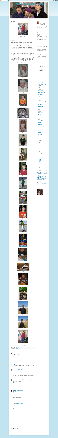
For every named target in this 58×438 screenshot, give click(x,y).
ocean (42, 177)
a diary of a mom (40, 112)
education (46, 172)
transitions (38, 183)
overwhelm (46, 179)
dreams (42, 172)
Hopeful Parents (40, 143)
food (41, 173)
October (40, 159)
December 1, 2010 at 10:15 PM (20, 390)
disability (38, 172)
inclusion (43, 176)
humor (45, 175)
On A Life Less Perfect (41, 82)
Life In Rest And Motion (41, 110)
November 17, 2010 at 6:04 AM (19, 369)
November (40, 153)
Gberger (14, 364)
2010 (38, 151)
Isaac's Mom (14, 379)
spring (41, 182)
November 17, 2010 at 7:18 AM (20, 374)
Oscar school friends (41, 178)
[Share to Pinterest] (14, 347)
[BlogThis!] (12, 347)
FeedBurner (43, 70)
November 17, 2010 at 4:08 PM (20, 379)
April (39, 162)
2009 (38, 167)
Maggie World (40, 124)
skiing (39, 182)
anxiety (43, 170)
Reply (13, 356)
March (39, 163)
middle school (39, 177)
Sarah (13, 369)
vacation (42, 183)
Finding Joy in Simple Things (29, 3)
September (40, 160)
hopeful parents (39, 175)
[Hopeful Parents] (39, 32)
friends (45, 173)
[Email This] (11, 347)
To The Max (39, 122)
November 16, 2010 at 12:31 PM (20, 352)
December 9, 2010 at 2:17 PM (20, 403)
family (39, 173)
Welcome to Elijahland (41, 120)
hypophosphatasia (39, 176)
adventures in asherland (41, 88)
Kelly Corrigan (40, 136)
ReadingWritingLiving (41, 126)
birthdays (14, 348)
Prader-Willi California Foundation (42, 62)
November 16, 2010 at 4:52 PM (19, 364)
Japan (45, 176)
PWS (19, 348)
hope (16, 348)
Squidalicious (40, 104)
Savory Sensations (40, 94)
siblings (46, 181)
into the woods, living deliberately (41, 132)
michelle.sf (14, 374)
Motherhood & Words (41, 118)
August (40, 161)
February (40, 164)
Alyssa (41, 170)
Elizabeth (14, 352)
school (38, 181)
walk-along (45, 183)
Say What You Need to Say (41, 92)
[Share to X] (13, 347)
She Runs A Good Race (41, 90)
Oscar (17, 348)
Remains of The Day (40, 106)
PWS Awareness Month (42, 180)
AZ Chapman (14, 390)
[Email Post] (23, 347)
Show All (46, 101)
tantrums (45, 182)
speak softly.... (40, 114)
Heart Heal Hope (40, 134)
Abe (37, 170)
